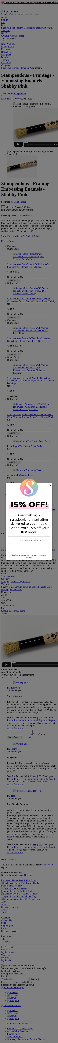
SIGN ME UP (29, 548)
